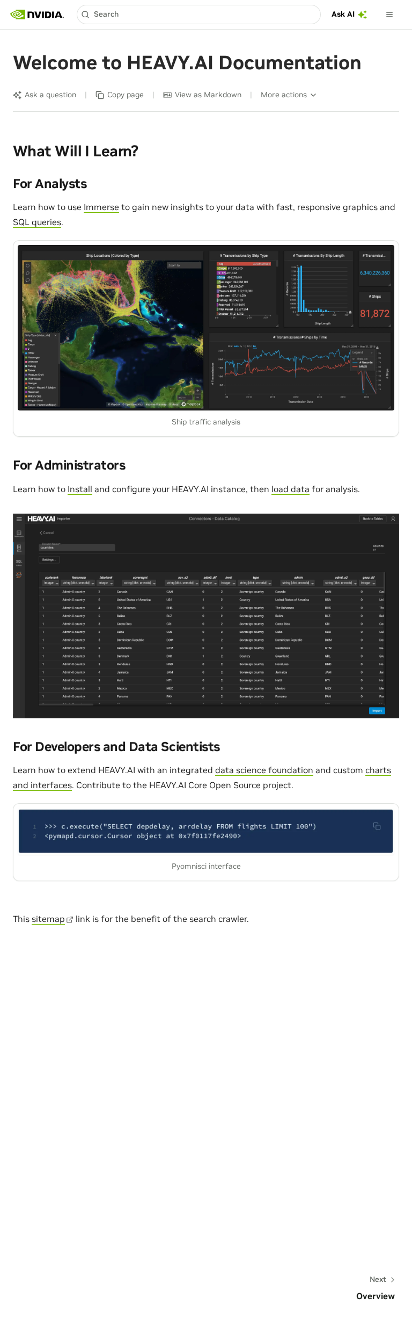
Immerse (101, 206)
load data (290, 489)
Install (80, 489)
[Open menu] (389, 14)
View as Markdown (208, 94)
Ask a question (50, 94)
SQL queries (37, 222)
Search (106, 14)
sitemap (48, 918)
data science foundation (264, 770)
